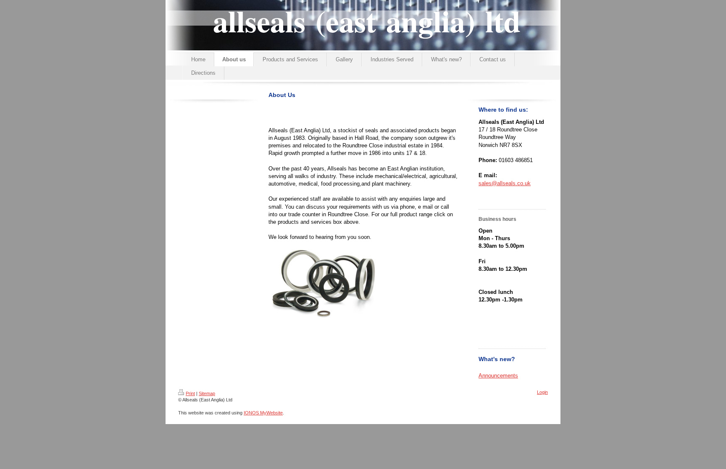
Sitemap (207, 393)
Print (190, 393)
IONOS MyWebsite (263, 412)
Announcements (498, 375)
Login (542, 392)
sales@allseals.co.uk (505, 183)
